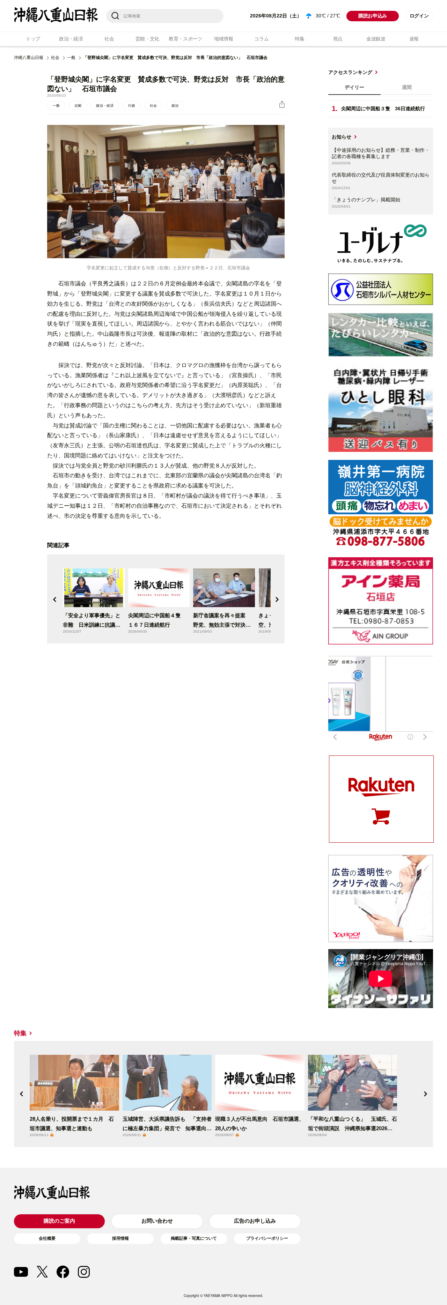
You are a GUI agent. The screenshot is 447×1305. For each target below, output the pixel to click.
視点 (338, 39)
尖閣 (77, 105)
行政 (131, 105)
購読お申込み (372, 15)
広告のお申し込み (255, 1221)
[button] (54, 599)
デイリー (354, 87)
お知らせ (341, 137)
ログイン (419, 15)
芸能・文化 (147, 39)
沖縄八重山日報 (28, 57)
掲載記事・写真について (194, 1238)
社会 (109, 39)
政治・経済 (71, 39)
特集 (299, 39)
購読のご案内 (59, 1221)
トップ (33, 39)
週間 (407, 87)
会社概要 (47, 1238)
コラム (261, 39)
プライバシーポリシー (267, 1238)
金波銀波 (376, 39)
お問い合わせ (157, 1221)
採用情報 (120, 1238)
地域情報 (223, 39)
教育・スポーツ (185, 39)
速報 (414, 39)
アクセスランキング (350, 72)
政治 (174, 105)
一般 (71, 57)
